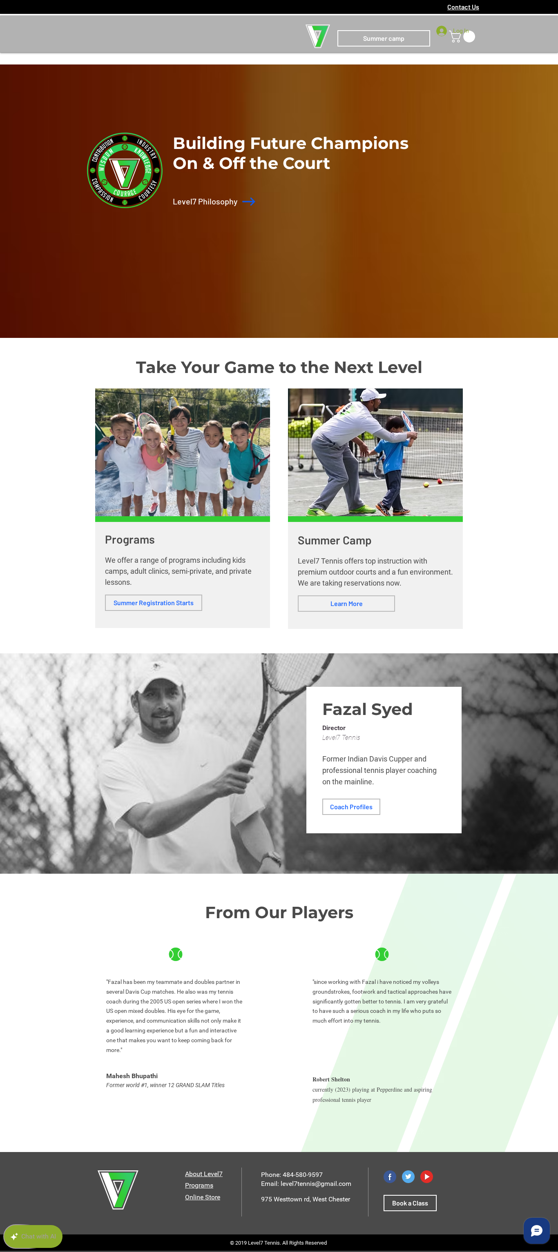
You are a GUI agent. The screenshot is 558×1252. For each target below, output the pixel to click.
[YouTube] (426, 1176)
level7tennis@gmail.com (316, 1184)
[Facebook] (390, 1176)
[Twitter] (408, 1176)
